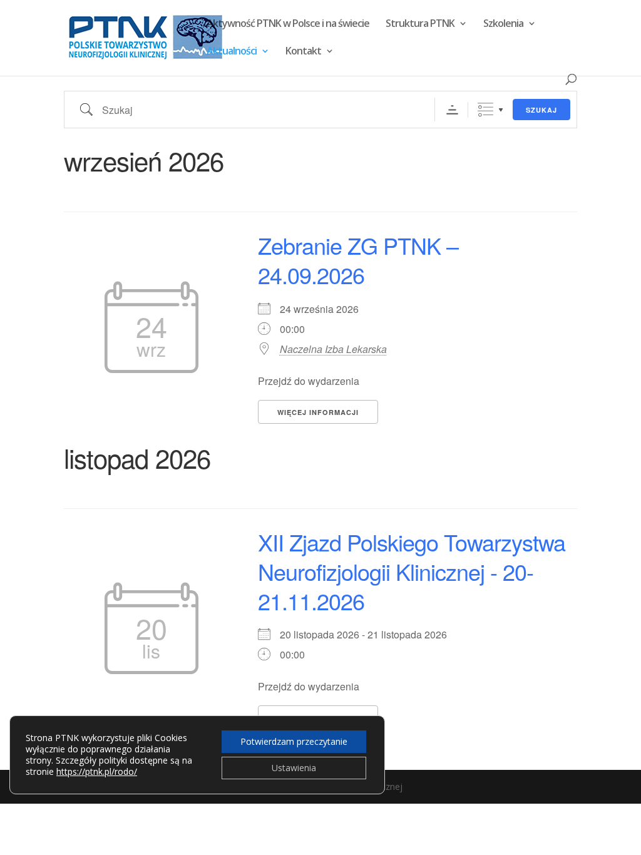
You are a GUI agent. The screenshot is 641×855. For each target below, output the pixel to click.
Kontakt (303, 52)
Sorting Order (452, 110)
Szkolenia (503, 24)
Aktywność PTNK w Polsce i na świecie (288, 24)
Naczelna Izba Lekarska (333, 349)
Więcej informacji (318, 412)
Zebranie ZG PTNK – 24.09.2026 (358, 259)
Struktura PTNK (420, 24)
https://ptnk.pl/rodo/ (96, 771)
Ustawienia (294, 768)
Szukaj (541, 110)
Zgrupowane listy (485, 110)
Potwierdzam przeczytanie (293, 741)
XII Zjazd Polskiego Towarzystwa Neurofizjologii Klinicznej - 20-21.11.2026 (411, 571)
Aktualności (232, 52)
